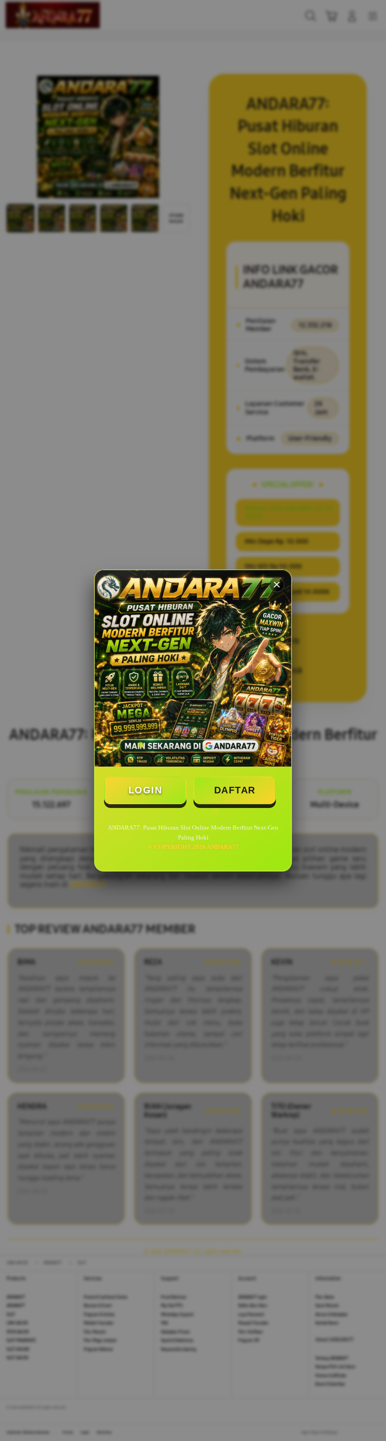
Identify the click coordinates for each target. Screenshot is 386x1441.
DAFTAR (235, 790)
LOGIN (145, 790)
